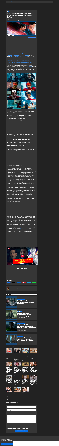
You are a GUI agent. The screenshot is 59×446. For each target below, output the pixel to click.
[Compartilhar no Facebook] (8, 282)
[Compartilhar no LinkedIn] (19, 282)
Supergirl (13, 56)
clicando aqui (23, 228)
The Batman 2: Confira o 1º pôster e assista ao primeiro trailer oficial (25, 302)
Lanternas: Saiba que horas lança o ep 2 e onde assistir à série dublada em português (25, 339)
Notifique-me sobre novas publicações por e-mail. (18, 428)
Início (8, 11)
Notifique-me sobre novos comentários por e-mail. (18, 426)
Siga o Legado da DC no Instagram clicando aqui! (19, 60)
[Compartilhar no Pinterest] (24, 282)
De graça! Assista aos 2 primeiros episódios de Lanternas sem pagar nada (25, 314)
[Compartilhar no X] (13, 282)
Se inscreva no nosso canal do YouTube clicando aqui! (20, 62)
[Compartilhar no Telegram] (29, 282)
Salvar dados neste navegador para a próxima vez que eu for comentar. (19, 413)
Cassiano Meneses (13, 287)
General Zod (29, 66)
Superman (10, 55)
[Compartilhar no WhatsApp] (34, 282)
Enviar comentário (21, 430)
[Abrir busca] (52, 1)
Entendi (6, 443)
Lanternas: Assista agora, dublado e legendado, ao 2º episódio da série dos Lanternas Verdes (26, 327)
